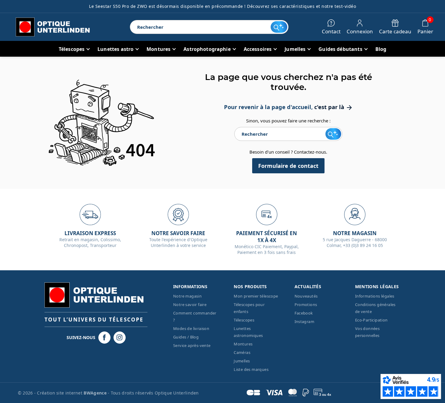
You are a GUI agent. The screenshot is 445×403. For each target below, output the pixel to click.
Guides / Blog (186, 337)
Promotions (306, 304)
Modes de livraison (191, 328)
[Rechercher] (279, 27)
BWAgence (96, 393)
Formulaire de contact (288, 165)
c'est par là (333, 107)
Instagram (305, 321)
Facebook (304, 313)
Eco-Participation (371, 320)
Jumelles (242, 361)
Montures (243, 344)
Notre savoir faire (189, 304)
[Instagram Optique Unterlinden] (120, 337)
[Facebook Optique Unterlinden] (104, 337)
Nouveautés (306, 296)
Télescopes (244, 320)
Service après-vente (192, 345)
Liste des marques (251, 369)
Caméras (242, 352)
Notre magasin (187, 296)
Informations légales (374, 296)
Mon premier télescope (256, 296)
